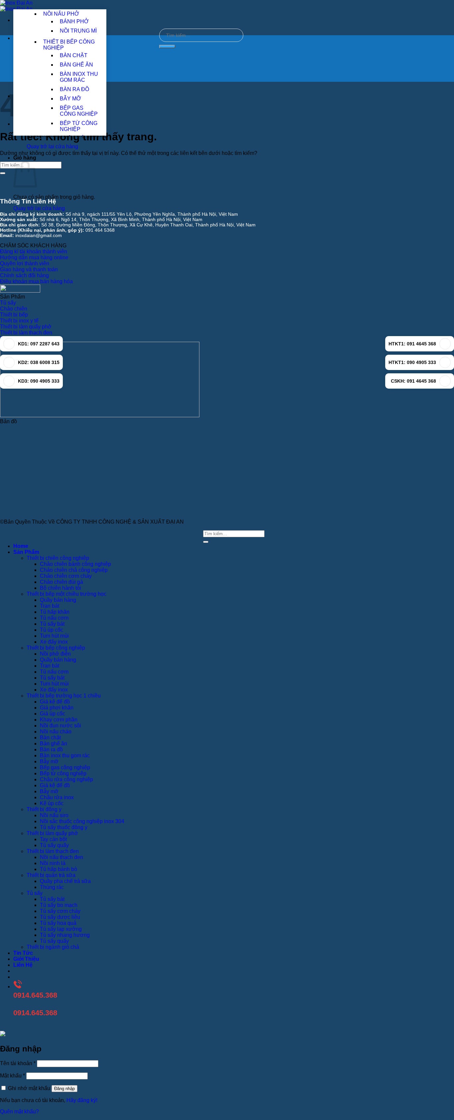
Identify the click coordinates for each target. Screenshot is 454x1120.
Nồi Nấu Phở (61, 14)
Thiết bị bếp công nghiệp (56, 648)
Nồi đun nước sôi (60, 725)
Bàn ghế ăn (53, 743)
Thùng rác (52, 887)
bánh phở (74, 21)
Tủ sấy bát (52, 624)
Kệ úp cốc (51, 803)
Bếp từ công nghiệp (63, 773)
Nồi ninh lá (52, 863)
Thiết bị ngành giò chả (53, 947)
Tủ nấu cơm (54, 618)
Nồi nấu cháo (55, 731)
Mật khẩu (12, 1075)
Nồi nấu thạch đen (61, 857)
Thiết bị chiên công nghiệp (58, 558)
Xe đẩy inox (54, 642)
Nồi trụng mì (78, 31)
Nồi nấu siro (54, 815)
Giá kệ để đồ (55, 701)
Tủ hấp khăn (54, 612)
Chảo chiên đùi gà (61, 582)
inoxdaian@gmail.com (38, 235)
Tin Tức (23, 953)
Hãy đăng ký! (81, 1100)
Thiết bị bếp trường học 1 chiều (64, 695)
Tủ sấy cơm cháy (60, 911)
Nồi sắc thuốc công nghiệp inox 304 (82, 821)
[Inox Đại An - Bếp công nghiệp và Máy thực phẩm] (16, 6)
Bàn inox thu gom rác (65, 755)
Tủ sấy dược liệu (60, 917)
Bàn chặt (50, 737)
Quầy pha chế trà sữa (65, 881)
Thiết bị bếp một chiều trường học (66, 594)
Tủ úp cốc (51, 630)
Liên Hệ (23, 965)
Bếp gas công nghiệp (65, 767)
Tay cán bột (53, 839)
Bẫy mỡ (49, 761)
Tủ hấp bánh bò (58, 869)
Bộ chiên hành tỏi (60, 588)
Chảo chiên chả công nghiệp (74, 570)
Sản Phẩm (26, 552)
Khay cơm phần (58, 719)
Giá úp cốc (52, 713)
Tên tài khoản (18, 1063)
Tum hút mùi (54, 636)
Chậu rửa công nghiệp (66, 779)
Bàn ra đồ (51, 749)
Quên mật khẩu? (19, 1111)
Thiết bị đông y (44, 809)
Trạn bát (49, 606)
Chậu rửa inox (57, 797)
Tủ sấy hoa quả (58, 923)
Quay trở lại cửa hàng (52, 146)
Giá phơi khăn (56, 707)
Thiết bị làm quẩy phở (52, 833)
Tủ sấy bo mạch (58, 905)
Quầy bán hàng (58, 600)
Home (20, 546)
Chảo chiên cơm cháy (66, 576)
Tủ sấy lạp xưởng (61, 929)
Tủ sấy (35, 893)
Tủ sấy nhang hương (65, 935)
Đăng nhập (64, 1088)
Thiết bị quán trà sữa (51, 875)
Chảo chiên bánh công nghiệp (75, 564)
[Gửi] (167, 46)
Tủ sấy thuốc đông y (63, 827)
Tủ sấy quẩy (54, 845)
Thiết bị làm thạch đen (53, 851)
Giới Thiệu (26, 959)
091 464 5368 (100, 230)
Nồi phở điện (55, 654)
